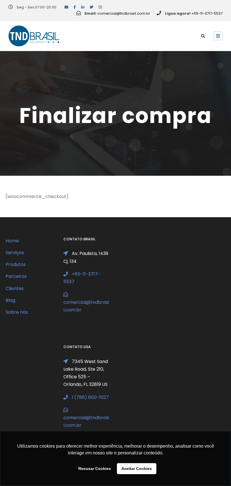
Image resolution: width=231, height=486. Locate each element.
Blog (10, 300)
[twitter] (91, 7)
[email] (66, 7)
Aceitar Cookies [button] (136, 468)
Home (12, 240)
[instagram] (100, 7)
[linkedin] (82, 7)
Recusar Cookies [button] (94, 468)
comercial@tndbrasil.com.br (123, 13)
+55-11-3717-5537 (207, 13)
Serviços (15, 252)
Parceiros (16, 276)
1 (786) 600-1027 (90, 397)
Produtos (16, 264)
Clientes (15, 288)
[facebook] (75, 7)
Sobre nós (17, 312)
